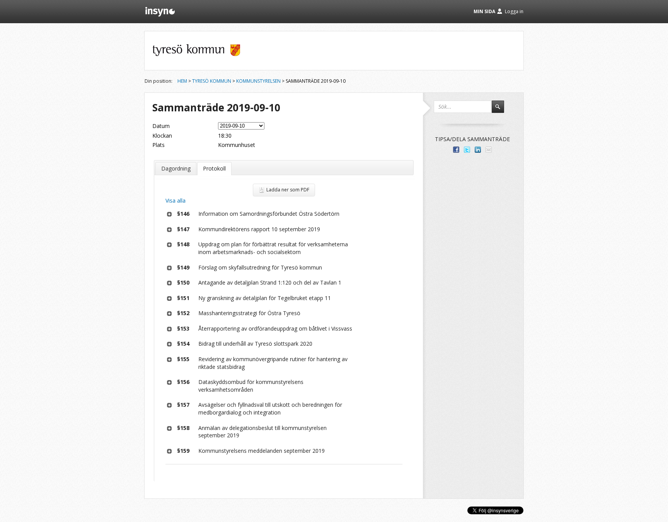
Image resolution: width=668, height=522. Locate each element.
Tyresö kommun (211, 81)
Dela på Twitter (467, 150)
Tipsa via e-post (489, 150)
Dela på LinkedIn (478, 150)
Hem (182, 81)
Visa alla (175, 200)
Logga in (514, 11)
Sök (501, 110)
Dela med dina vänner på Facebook (456, 150)
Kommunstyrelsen (258, 81)
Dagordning (176, 168)
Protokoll (214, 168)
